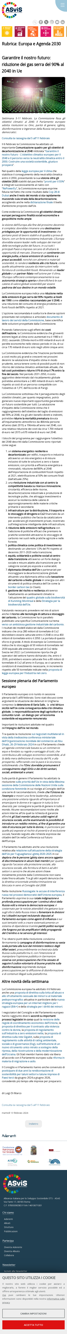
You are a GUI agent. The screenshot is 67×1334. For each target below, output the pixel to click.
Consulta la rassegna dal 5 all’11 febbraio (26, 138)
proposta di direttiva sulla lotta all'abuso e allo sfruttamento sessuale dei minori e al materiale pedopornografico (33, 996)
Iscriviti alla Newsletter (15, 1271)
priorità (26, 781)
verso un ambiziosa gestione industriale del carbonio (33, 624)
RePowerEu (9, 188)
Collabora (9, 1255)
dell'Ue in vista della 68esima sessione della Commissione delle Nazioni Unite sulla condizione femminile (33, 785)
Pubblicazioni (10, 1231)
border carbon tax (18, 587)
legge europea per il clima (37, 171)
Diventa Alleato (12, 1251)
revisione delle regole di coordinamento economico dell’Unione (31, 1021)
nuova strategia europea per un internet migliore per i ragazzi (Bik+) (33, 1003)
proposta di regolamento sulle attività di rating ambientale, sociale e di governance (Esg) (29, 1040)
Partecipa (8, 1240)
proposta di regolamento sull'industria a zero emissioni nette (28, 1031)
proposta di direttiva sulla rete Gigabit (31, 1035)
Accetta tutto (33, 1324)
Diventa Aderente (13, 1247)
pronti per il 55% (54, 181)
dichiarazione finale (41, 202)
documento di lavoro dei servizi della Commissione (32, 318)
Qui (4, 1295)
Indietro (33, 1124)
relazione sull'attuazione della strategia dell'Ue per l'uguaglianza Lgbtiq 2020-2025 (32, 852)
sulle (19, 781)
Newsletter (8, 1265)
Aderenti (8, 1219)
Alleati (7, 1223)
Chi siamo (8, 1212)
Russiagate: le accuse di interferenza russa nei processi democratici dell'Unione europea (33, 892)
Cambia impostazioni (33, 1313)
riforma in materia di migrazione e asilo (33, 1059)
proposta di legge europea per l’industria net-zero (32, 671)
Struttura (8, 1227)
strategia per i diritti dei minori (44, 1006)
